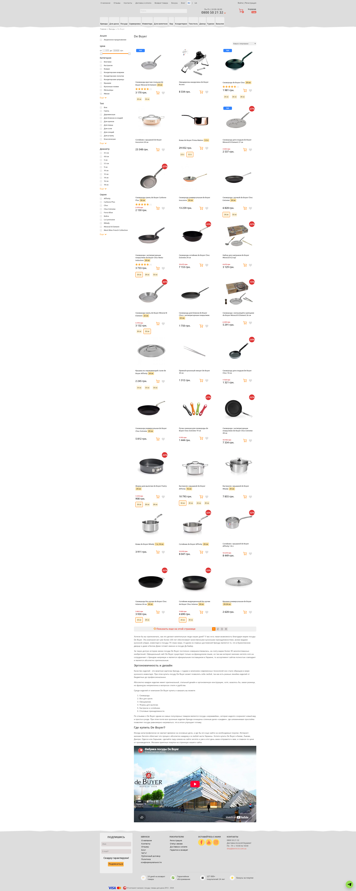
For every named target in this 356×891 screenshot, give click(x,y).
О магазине (105, 3)
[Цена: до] (129, 53)
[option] (139, 99)
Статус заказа (176, 843)
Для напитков (160, 24)
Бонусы (174, 3)
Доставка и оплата (143, 3)
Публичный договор (150, 856)
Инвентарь (147, 24)
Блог (183, 3)
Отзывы (117, 3)
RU (189, 3)
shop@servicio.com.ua (236, 848)
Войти (240, 3)
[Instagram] (216, 842)
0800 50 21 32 (212, 12)
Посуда (124, 24)
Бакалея (220, 24)
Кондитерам (181, 24)
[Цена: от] (101, 53)
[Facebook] (201, 842)
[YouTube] (209, 842)
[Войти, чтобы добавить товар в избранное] (163, 93)
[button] (349, 884)
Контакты (128, 3)
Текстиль (193, 24)
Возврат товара (161, 3)
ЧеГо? (144, 853)
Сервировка (135, 24)
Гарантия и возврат (179, 850)
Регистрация (250, 3)
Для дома (114, 24)
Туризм (210, 24)
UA (196, 3)
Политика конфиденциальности (151, 861)
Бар (171, 24)
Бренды (104, 24)
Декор (202, 24)
